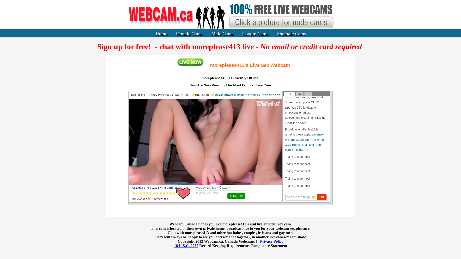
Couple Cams (255, 33)
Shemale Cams (291, 33)
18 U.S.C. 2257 (186, 246)
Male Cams (222, 33)
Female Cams (189, 33)
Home (161, 33)
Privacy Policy (271, 241)
